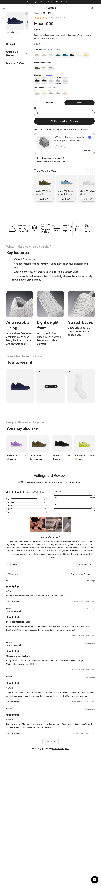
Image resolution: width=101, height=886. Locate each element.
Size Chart (87, 150)
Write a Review (63, 18)
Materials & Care (15, 63)
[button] (26, 499)
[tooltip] (60, 537)
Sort (73, 574)
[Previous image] (8, 32)
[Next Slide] (69, 524)
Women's (49, 102)
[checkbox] (64, 143)
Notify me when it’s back (64, 121)
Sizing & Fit (12, 44)
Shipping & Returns (12, 53)
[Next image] (12, 32)
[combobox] (60, 146)
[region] (50, 524)
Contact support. (60, 748)
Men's (79, 102)
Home (36, 13)
